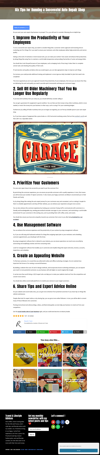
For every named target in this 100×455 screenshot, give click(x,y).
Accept (78, 450)
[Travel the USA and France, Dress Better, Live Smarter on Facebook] (63, 422)
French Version (40, 449)
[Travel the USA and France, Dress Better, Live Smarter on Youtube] (53, 422)
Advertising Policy (32, 449)
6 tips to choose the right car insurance (50, 380)
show (26, 27)
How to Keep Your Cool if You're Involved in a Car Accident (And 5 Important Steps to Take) (25, 355)
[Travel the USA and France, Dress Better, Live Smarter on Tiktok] (63, 427)
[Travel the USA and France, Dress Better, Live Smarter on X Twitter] (67, 422)
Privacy (26, 449)
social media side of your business (28, 311)
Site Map (22, 449)
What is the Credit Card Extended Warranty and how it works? (75, 380)
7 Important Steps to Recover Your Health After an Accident (50, 355)
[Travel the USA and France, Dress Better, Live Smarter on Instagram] (58, 422)
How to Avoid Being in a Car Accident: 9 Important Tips (74, 355)
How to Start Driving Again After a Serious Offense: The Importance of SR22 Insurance (25, 380)
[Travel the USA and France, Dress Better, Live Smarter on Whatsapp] (58, 427)
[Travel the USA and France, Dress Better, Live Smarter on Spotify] (53, 427)
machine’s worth (79, 116)
